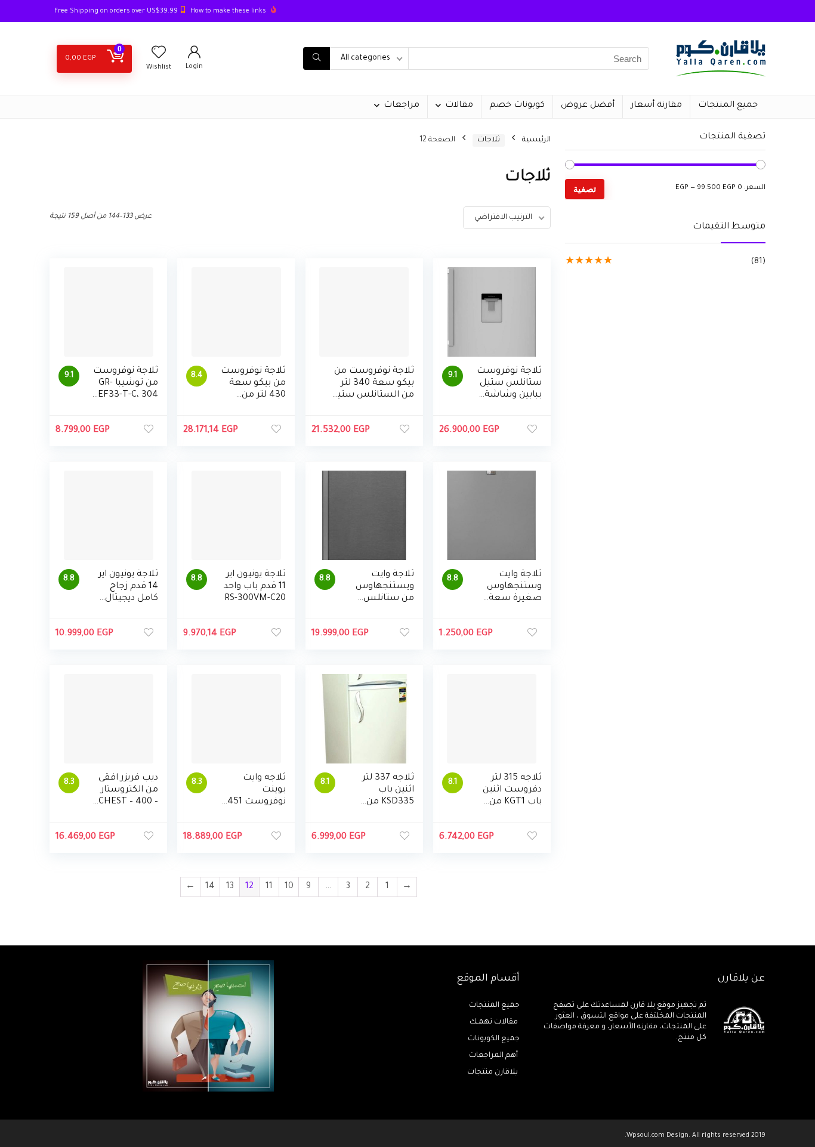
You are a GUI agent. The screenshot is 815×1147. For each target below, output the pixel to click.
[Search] (316, 58)
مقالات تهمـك (495, 1022)
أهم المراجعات (494, 1056)
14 (210, 887)
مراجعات (401, 105)
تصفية (584, 189)
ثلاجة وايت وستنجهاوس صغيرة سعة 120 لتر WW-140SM (514, 598)
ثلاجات (488, 140)
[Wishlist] (159, 56)
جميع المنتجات (728, 105)
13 (230, 887)
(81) (758, 261)
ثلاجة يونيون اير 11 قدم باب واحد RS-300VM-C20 (255, 587)
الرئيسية (536, 140)
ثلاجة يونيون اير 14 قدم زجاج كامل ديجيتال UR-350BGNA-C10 (128, 598)
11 (269, 887)
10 (289, 887)
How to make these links (228, 11)
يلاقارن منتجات (493, 1072)
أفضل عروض (588, 105)
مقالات (459, 105)
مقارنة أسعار (656, 105)
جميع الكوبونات (494, 1039)
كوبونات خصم (517, 105)
